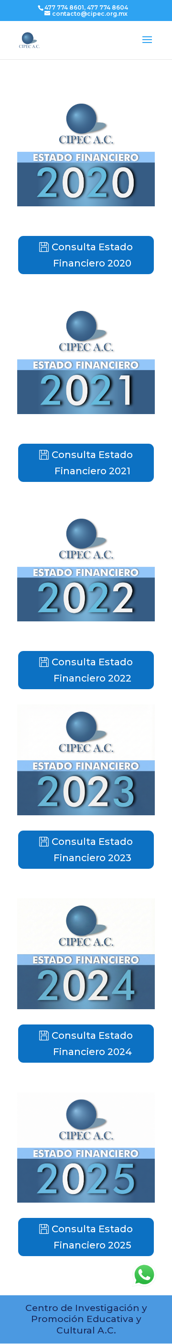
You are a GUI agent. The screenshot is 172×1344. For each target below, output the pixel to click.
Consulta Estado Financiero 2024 (92, 1043)
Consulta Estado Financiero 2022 (92, 670)
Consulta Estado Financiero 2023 (92, 850)
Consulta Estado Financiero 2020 (92, 255)
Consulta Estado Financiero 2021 (92, 463)
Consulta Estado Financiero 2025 (92, 1237)
